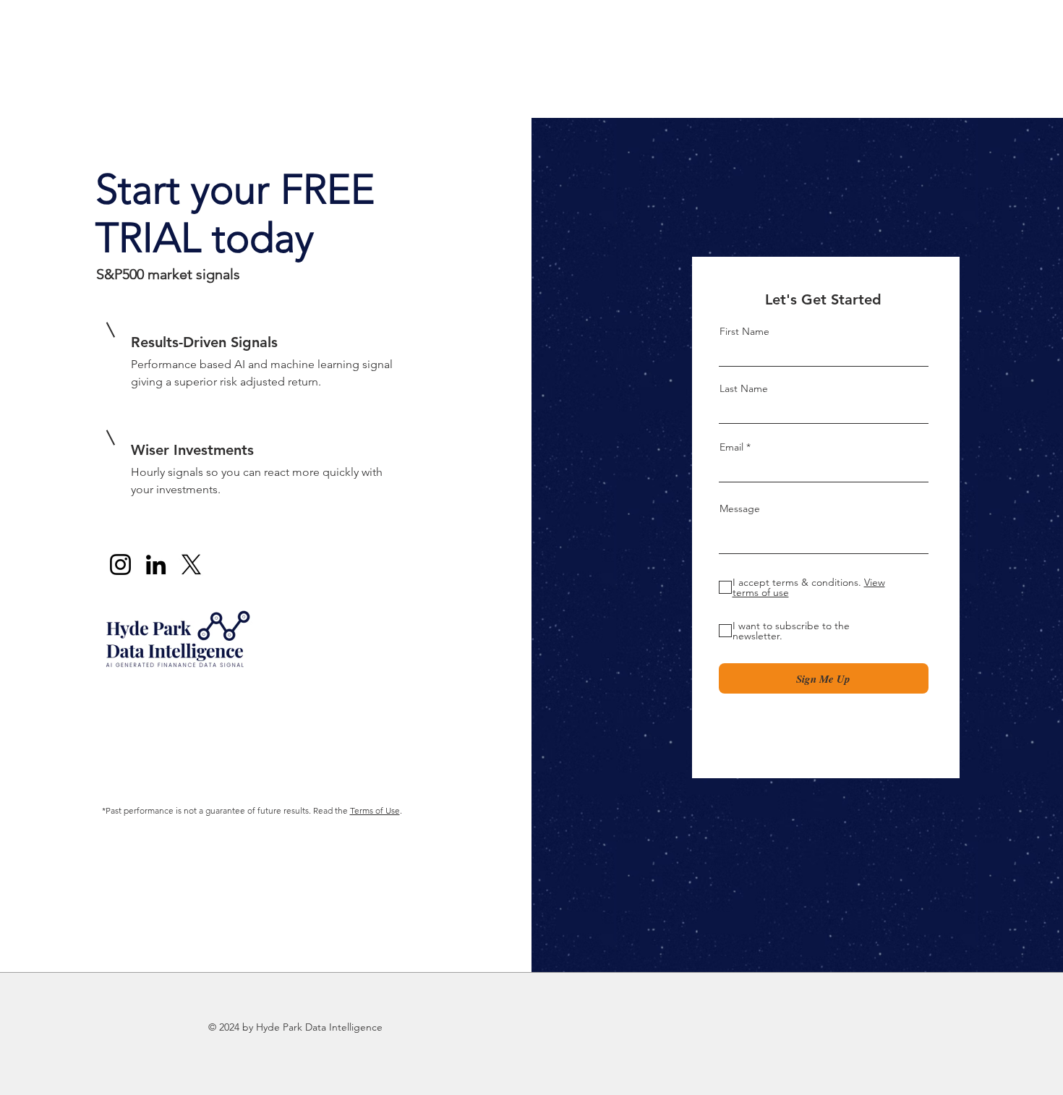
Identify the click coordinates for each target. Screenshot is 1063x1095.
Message (740, 508)
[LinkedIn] (156, 564)
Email (731, 447)
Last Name (744, 388)
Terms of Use (375, 810)
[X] (191, 564)
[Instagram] (120, 564)
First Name (744, 331)
